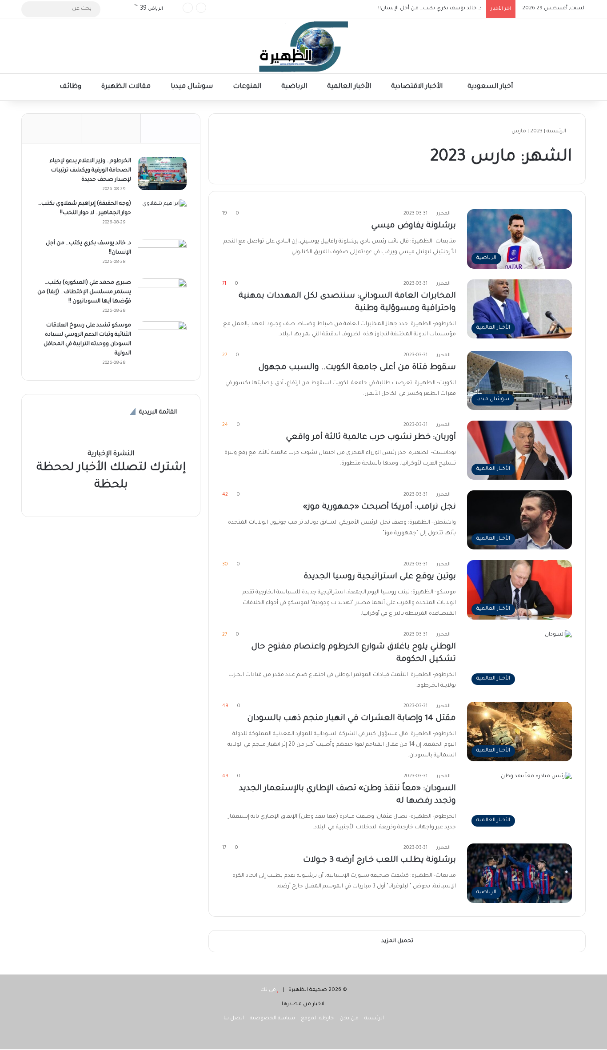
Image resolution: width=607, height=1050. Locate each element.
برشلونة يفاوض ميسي (413, 226)
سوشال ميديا (193, 87)
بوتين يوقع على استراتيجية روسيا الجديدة (380, 577)
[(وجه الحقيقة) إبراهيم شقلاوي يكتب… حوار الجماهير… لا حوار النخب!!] (162, 216)
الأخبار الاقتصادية (417, 87)
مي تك (268, 990)
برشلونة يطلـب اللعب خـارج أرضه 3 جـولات (379, 860)
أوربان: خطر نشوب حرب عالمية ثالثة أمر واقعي (371, 437)
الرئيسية (557, 132)
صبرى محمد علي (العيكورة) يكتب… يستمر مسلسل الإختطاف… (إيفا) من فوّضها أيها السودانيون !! (365, 9)
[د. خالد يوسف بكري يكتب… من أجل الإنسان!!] (162, 255)
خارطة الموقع (317, 1019)
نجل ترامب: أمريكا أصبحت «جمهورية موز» (379, 507)
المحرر (443, 213)
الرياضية (295, 87)
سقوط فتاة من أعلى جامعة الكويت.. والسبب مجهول (357, 367)
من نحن (349, 1019)
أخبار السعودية (491, 87)
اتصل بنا (234, 1019)
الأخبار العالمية (350, 87)
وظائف (71, 87)
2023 (536, 132)
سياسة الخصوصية (272, 1019)
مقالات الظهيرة (126, 87)
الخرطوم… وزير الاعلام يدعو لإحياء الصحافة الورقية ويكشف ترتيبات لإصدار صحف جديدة (90, 170)
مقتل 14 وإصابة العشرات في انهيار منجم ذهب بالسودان (351, 718)
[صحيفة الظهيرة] (303, 46)
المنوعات (248, 87)
